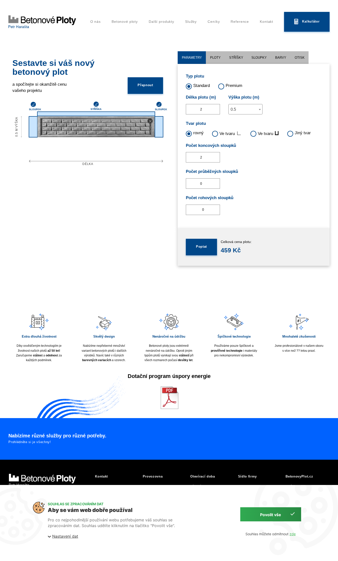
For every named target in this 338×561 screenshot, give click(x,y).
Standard (201, 85)
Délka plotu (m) (201, 97)
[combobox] (245, 109)
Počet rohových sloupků (209, 197)
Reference (240, 22)
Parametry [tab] (192, 57)
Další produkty (161, 22)
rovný (198, 133)
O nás (95, 22)
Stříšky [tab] (236, 57)
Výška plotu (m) (243, 97)
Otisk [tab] (300, 57)
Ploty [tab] (215, 57)
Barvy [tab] (280, 57)
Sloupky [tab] (259, 57)
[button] (150, 121)
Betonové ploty (125, 22)
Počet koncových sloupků (211, 145)
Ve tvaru (230, 133)
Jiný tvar (303, 133)
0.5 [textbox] (233, 109)
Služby (191, 22)
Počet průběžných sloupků (212, 171)
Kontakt (266, 22)
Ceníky (214, 22)
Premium (234, 85)
